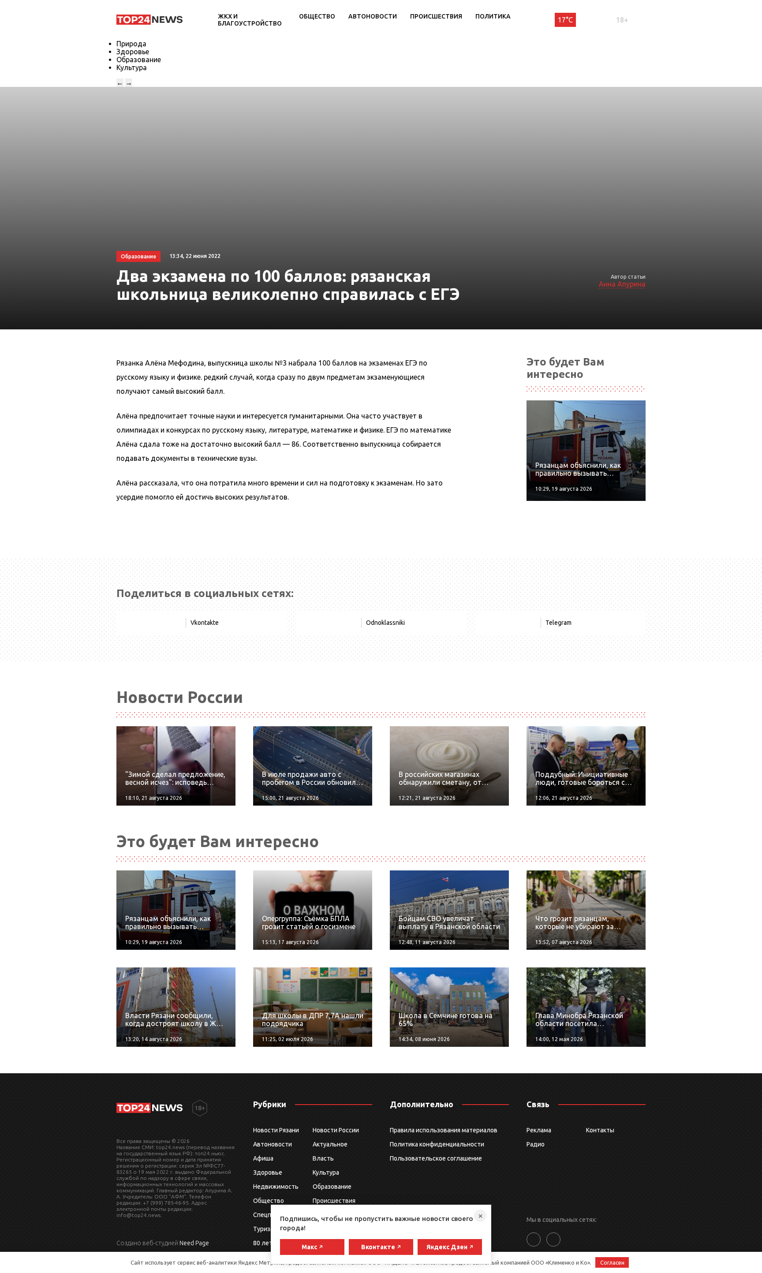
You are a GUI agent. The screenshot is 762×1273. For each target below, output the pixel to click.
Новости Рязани (276, 1130)
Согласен (612, 1262)
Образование (138, 59)
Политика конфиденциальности (437, 1144)
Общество (317, 16)
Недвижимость (276, 1186)
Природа (131, 44)
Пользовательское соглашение (436, 1158)
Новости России (336, 1130)
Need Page (194, 1243)
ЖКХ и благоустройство (250, 20)
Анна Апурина (622, 284)
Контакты (600, 1130)
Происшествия (436, 16)
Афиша (263, 1158)
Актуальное (330, 1144)
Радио (536, 1144)
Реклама (539, 1130)
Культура (131, 67)
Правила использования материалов (443, 1130)
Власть (323, 1158)
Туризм (264, 1228)
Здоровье (132, 52)
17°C (565, 20)
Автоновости (372, 16)
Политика (493, 16)
